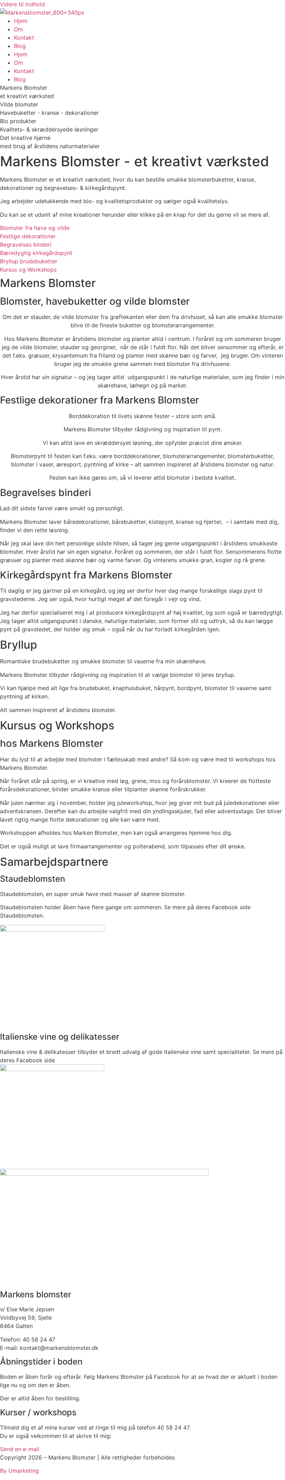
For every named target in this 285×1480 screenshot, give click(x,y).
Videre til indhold (22, 4)
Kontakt (24, 37)
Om (18, 29)
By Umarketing (19, 1470)
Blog (20, 45)
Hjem (20, 20)
